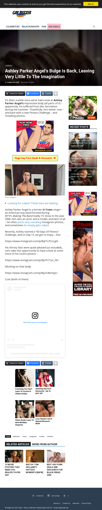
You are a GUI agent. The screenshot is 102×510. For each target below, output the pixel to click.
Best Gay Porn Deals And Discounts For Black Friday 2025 (55, 469)
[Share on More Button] (55, 93)
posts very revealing (29, 222)
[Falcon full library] (83, 295)
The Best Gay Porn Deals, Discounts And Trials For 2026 (82, 158)
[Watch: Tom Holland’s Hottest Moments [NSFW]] (35, 456)
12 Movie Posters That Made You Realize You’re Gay (12, 469)
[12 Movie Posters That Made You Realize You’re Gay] (14, 456)
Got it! (91, 4)
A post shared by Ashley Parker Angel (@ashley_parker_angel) (35, 354)
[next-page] (10, 480)
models (41, 436)
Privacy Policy (86, 503)
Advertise (76, 503)
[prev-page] (6, 480)
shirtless (50, 436)
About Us (56, 503)
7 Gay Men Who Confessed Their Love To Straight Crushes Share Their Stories (83, 140)
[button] (94, 27)
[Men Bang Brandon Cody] (35, 153)
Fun (44, 26)
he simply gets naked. (36, 225)
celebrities (16, 436)
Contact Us (66, 503)
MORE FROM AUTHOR (44, 444)
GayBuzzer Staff (13, 82)
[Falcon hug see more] (83, 119)
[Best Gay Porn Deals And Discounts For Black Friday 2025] (56, 456)
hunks (25, 436)
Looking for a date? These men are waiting (33, 203)
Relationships (30, 26)
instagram (33, 436)
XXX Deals (54, 26)
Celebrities (13, 26)
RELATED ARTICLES (17, 444)
